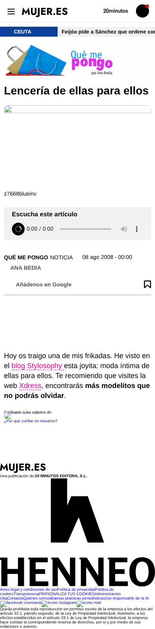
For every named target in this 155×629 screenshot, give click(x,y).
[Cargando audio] (18, 229)
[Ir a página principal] (45, 12)
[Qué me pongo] (77, 61)
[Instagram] (59, 603)
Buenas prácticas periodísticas (77, 598)
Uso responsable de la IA (127, 598)
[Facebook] (21, 603)
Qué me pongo (26, 257)
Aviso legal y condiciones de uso (28, 590)
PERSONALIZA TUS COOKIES (66, 594)
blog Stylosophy (38, 366)
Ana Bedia (25, 268)
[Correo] (89, 603)
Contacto (15, 598)
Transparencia (26, 594)
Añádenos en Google (44, 284)
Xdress (30, 386)
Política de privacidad (76, 590)
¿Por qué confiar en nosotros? (31, 421)
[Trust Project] (23, 412)
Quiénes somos (36, 598)
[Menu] (11, 11)
